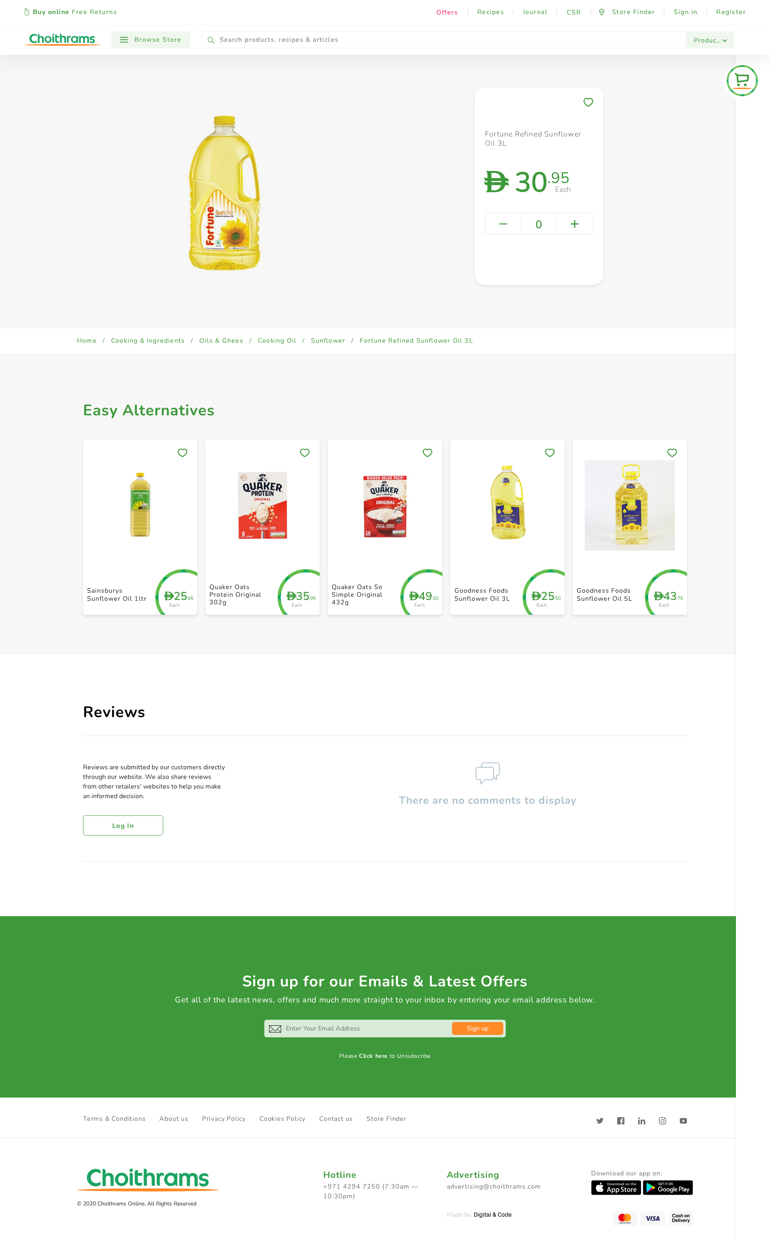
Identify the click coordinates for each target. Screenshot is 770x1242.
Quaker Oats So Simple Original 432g (357, 595)
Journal (535, 12)
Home (87, 340)
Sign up (477, 1028)
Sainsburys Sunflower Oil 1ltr (117, 594)
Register (731, 12)
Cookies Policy (282, 1118)
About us (173, 1118)
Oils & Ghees (221, 340)
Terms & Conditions (114, 1118)
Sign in (686, 12)
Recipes (491, 12)
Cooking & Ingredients (148, 340)
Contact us (336, 1118)
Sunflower (328, 340)
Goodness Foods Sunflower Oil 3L (482, 594)
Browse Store (157, 39)
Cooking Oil (277, 340)
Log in (123, 825)
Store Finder (387, 1118)
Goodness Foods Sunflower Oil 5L (604, 594)
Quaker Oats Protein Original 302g (235, 595)
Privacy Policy (224, 1118)
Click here (373, 1056)
